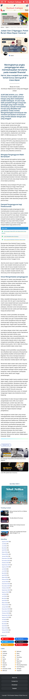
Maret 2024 (4, 602)
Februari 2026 (5, 554)
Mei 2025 (4, 573)
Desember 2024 (6, 583)
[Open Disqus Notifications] (5, 2)
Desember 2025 (6, 558)
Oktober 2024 (5, 588)
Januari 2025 (5, 581)
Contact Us (15, 681)
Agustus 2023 (5, 617)
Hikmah (4, 663)
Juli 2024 (4, 594)
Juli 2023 (4, 619)
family (4, 659)
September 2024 (6, 590)
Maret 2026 (4, 552)
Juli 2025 (4, 569)
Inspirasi (5, 664)
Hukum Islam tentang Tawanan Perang (17, 525)
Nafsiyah (19, 651)
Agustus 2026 (5, 541)
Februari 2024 (5, 604)
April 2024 (4, 600)
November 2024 (6, 586)
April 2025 (4, 575)
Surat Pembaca (20, 666)
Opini (4, 42)
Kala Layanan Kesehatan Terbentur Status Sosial (14, 239)
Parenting (19, 657)
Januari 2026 (5, 556)
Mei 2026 (4, 548)
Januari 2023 (5, 632)
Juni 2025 (4, 571)
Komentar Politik (7, 668)
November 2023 (6, 611)
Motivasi (5, 670)
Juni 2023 (4, 621)
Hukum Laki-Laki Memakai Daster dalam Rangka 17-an (18, 532)
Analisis (4, 651)
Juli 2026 (4, 543)
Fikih (4, 661)
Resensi (19, 663)
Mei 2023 (4, 623)
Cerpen (4, 655)
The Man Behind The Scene (16, 518)
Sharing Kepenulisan (22, 664)
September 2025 (6, 564)
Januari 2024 (5, 607)
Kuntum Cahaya (14, 695)
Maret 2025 (4, 577)
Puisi (18, 659)
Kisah (4, 666)
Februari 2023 (5, 630)
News (18, 653)
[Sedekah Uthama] (14, 19)
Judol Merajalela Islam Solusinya (11, 236)
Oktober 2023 (5, 613)
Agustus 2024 (5, 592)
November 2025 (6, 560)
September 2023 (6, 615)
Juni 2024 (4, 596)
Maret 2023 (4, 628)
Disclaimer (14, 685)
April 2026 (4, 550)
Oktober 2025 (5, 562)
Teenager (19, 668)
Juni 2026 (4, 545)
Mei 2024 (4, 598)
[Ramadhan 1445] (14, 495)
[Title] (14, 8)
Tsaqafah (19, 670)
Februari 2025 (5, 579)
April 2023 (4, 625)
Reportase (19, 661)
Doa (4, 657)
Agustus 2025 (5, 567)
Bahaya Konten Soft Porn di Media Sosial (18, 512)
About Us (14, 677)
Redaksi (14, 688)
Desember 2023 (6, 609)
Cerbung (5, 653)
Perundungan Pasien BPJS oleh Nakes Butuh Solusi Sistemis (13, 459)
